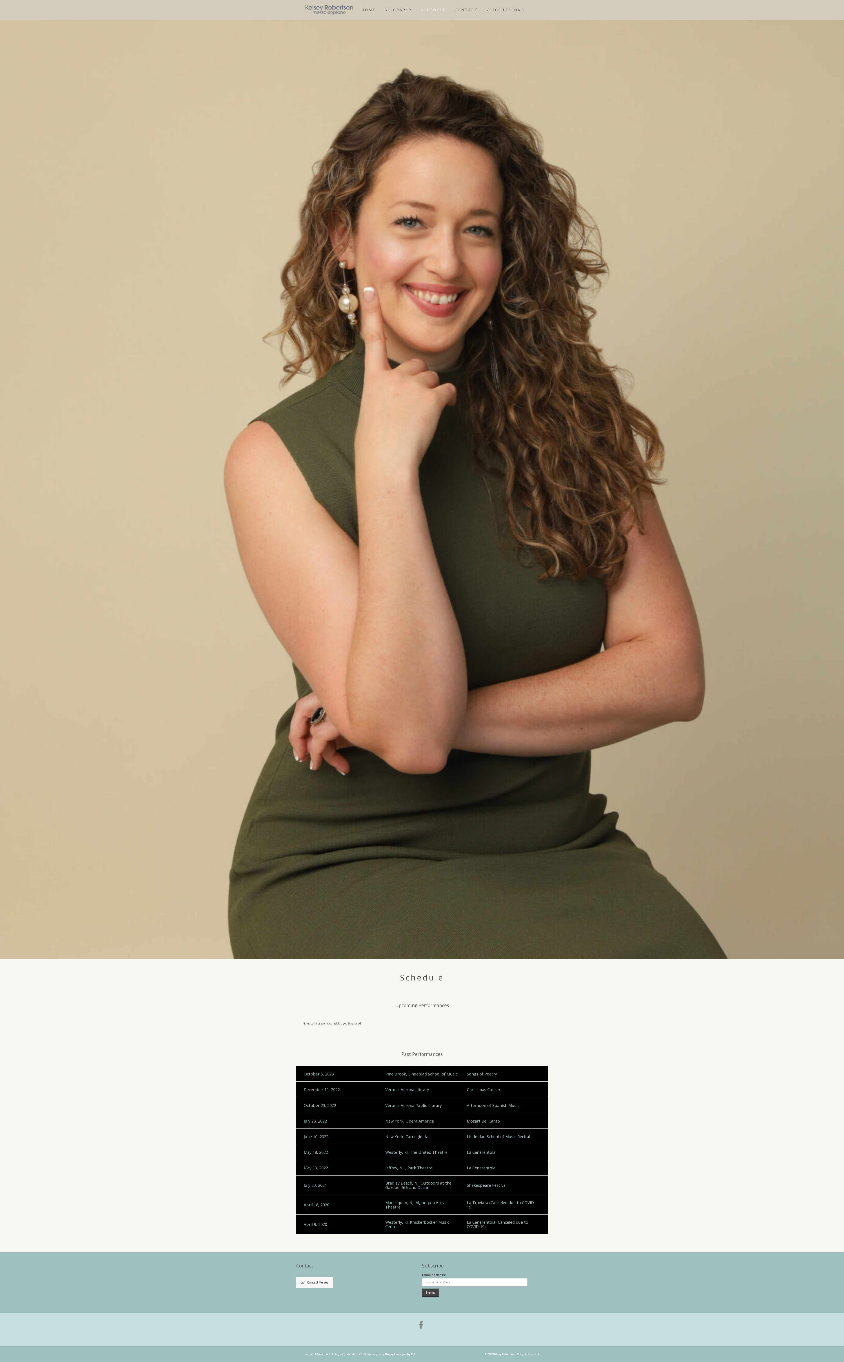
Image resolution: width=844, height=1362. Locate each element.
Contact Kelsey (317, 1282)
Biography (398, 9)
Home (369, 9)
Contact (466, 9)
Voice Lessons (505, 9)
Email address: (434, 1275)
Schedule (433, 9)
